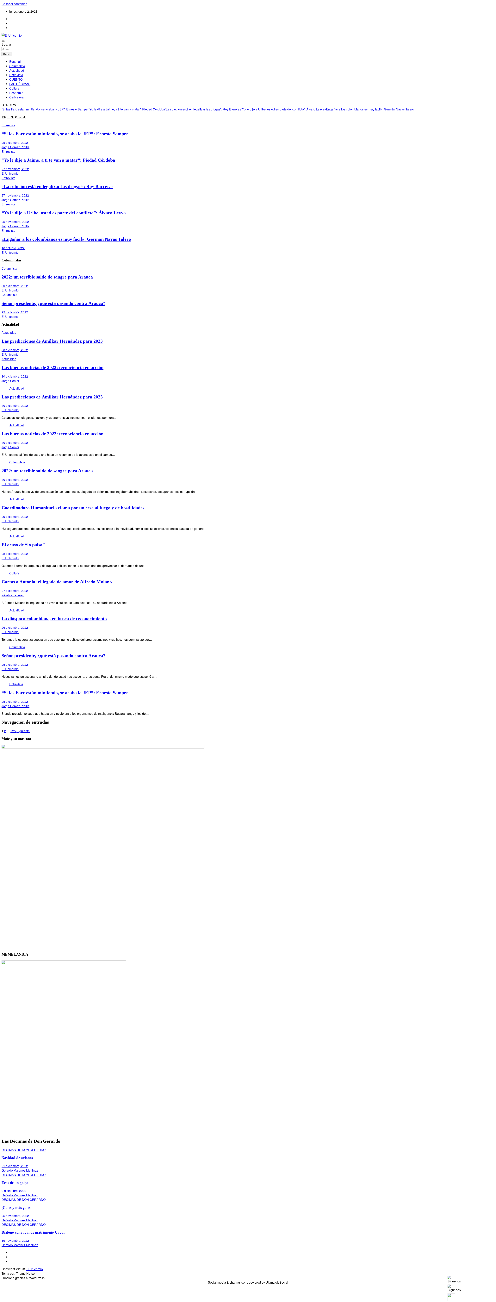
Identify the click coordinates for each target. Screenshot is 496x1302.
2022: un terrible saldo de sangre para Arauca (47, 276)
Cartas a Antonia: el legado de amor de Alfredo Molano (57, 581)
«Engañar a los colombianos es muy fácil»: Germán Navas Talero (369, 109)
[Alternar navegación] (3, 41)
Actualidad (16, 70)
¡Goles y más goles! (17, 1207)
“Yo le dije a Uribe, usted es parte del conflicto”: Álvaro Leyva (282, 109)
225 (13, 731)
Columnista (17, 66)
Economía (16, 93)
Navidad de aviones (17, 1158)
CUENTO (15, 79)
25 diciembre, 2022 (15, 142)
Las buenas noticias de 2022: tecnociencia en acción (52, 367)
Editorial (15, 61)
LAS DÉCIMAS (19, 84)
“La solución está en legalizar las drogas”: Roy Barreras (203, 109)
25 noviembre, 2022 (15, 221)
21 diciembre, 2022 (15, 1166)
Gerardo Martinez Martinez (20, 1170)
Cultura (14, 88)
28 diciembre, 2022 (15, 553)
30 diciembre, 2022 (15, 286)
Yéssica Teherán (13, 595)
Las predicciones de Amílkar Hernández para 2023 (52, 341)
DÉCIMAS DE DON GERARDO (24, 1150)
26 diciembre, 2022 (15, 627)
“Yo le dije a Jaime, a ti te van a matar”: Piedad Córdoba (127, 109)
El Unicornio (10, 173)
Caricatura (16, 97)
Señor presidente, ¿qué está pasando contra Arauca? (53, 303)
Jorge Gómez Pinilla (15, 147)
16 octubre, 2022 (13, 248)
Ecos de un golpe (15, 1183)
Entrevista (16, 75)
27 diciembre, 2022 (15, 590)
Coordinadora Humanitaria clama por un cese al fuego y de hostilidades (73, 507)
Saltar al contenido (14, 4)
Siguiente (23, 731)
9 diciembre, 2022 (14, 1190)
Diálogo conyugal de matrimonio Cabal (33, 1232)
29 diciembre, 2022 (15, 516)
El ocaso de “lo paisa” (23, 544)
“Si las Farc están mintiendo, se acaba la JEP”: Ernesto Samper (45, 109)
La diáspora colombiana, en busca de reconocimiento (54, 618)
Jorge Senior (10, 381)
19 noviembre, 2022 (15, 1240)
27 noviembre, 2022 (15, 169)
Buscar (6, 44)
